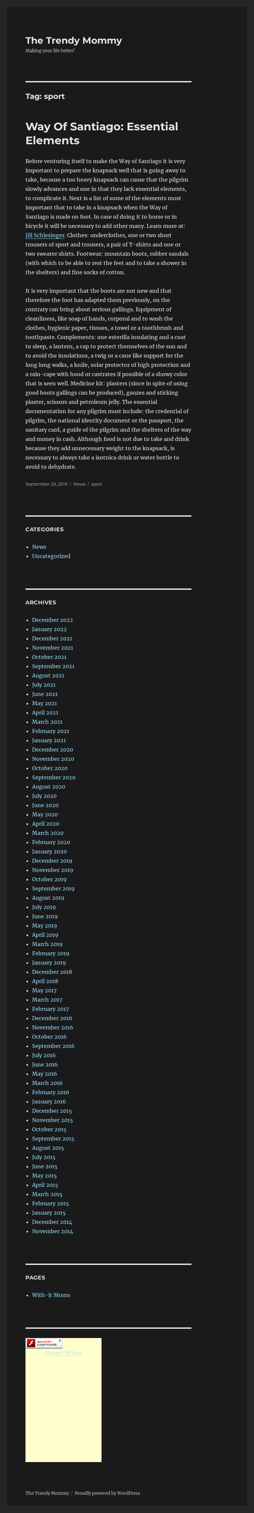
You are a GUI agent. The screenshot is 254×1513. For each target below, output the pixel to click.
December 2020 (52, 749)
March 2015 (47, 1194)
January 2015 (49, 1212)
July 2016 (44, 1055)
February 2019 (50, 953)
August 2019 (48, 897)
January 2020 (49, 851)
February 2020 (51, 842)
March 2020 (48, 833)
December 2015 (52, 1110)
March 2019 (47, 944)
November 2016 (52, 1027)
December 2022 (52, 620)
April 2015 (45, 1185)
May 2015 (44, 1175)
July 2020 (44, 796)
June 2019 (45, 916)
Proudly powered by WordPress (107, 1493)
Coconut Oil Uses (63, 1352)
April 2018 (45, 981)
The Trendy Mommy (73, 40)
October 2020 (49, 768)
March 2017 (47, 999)
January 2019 (49, 962)
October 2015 (49, 1129)
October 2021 (49, 657)
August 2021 (48, 675)
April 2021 (45, 712)
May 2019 (44, 925)
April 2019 (45, 934)
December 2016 (52, 1018)
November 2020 (53, 759)
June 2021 (45, 694)
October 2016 (49, 1036)
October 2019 (49, 879)
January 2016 (49, 1101)
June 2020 (45, 805)
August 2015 (48, 1148)
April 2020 (45, 823)
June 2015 (45, 1166)
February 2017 (50, 1009)
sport (96, 484)
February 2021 (50, 731)
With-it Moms (51, 1295)
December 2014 (52, 1222)
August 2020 (48, 786)
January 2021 (49, 740)
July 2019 (44, 907)
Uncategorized (51, 556)
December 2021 (52, 638)
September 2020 (53, 777)
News (79, 484)
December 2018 (52, 972)
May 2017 (44, 990)
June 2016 (45, 1064)
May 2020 (45, 814)
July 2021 (44, 684)
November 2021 (52, 647)
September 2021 (53, 666)
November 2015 (52, 1120)
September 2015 (53, 1138)
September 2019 (53, 888)
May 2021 (44, 703)
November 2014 (52, 1231)
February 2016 (50, 1092)
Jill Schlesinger (44, 235)
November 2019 (52, 870)
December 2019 (52, 860)
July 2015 (44, 1157)
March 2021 (47, 721)
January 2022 (49, 629)
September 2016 (53, 1046)
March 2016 (47, 1083)
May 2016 (44, 1073)
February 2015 (50, 1203)
